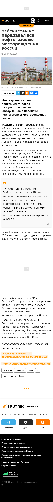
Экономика (7, 370)
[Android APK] (10, 474)
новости (6, 414)
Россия (22, 376)
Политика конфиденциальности (16, 447)
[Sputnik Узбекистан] (8, 22)
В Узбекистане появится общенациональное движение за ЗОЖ (24, 355)
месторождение (9, 376)
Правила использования (13, 443)
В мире (32, 414)
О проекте (6, 439)
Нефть (30, 370)
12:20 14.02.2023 (9, 54)
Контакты (17, 439)
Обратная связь (8, 465)
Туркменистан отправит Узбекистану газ (26, 363)
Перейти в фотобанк (38, 87)
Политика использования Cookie (17, 451)
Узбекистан (20, 370)
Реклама (25, 462)
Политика (20, 414)
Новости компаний (10, 462)
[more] (48, 224)
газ (38, 370)
